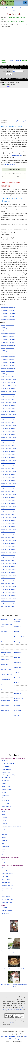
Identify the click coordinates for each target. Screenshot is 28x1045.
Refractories (5, 913)
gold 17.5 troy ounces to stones (8, 420)
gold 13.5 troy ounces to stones (8, 397)
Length (4, 829)
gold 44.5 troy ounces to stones (8, 575)
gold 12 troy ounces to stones (8, 388)
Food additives (18, 677)
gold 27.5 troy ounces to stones (8, 477)
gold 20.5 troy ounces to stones (8, 437)
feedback (11, 1022)
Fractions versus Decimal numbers (11, 826)
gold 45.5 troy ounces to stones (8, 580)
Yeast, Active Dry (7, 888)
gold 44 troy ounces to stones (8, 572)
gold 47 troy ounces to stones (8, 589)
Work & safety (17, 667)
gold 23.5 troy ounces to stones (8, 454)
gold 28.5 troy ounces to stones (8, 483)
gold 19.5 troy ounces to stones (8, 431)
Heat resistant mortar (6, 669)
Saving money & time (6, 695)
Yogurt (4, 792)
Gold (3, 862)
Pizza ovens (4, 631)
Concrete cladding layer (7, 674)
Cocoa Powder (6, 870)
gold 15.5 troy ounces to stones (8, 408)
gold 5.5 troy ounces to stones (8, 351)
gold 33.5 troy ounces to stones (8, 511)
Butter (3, 868)
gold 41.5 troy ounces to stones (8, 557)
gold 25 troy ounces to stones (8, 463)
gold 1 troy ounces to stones (7, 325)
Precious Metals (6, 860)
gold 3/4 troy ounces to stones (8, 319)
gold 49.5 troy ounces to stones (8, 603)
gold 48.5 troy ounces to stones (8, 598)
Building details (5, 659)
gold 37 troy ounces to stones (8, 532)
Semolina (4, 783)
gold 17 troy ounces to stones (8, 417)
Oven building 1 (5, 705)
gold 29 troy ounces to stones (8, 486)
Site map (16, 715)
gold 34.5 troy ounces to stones (8, 517)
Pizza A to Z (17, 631)
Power (4, 837)
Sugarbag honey (6, 772)
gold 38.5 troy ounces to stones (8, 540)
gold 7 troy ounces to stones (7, 359)
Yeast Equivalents (7, 789)
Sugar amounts (6, 786)
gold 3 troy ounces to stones (7, 336)
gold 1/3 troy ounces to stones (8, 310)
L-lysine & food (18, 688)
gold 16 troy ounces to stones (8, 411)
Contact (25, 1036)
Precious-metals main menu (12, 7)
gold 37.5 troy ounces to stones (8, 534)
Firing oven (17, 657)
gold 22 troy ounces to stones (8, 445)
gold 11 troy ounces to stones (8, 382)
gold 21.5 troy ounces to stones (8, 442)
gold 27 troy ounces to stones (8, 474)
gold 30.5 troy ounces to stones (8, 494)
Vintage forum (4, 647)
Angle (3, 811)
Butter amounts (6, 760)
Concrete (4, 907)
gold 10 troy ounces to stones (8, 376)
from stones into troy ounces (14, 60)
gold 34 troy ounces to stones (8, 514)
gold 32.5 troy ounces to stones (8, 506)
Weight (4, 854)
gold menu (21, 7)
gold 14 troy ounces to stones (8, 399)
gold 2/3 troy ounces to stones (8, 316)
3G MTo (16, 672)
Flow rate (4, 823)
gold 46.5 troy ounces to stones (8, 586)
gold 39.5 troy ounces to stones (8, 546)
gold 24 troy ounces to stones (8, 457)
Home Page (4, 619)
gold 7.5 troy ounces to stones (8, 362)
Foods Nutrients (6, 800)
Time (3, 849)
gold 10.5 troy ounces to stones (8, 379)
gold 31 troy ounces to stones (8, 497)
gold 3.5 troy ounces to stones (8, 339)
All (11, 803)
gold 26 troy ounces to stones (8, 468)
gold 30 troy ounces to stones (8, 491)
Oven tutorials (17, 626)
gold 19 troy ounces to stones (8, 428)
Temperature (5, 795)
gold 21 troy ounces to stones (8, 440)
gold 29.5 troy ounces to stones (8, 488)
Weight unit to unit (7, 902)
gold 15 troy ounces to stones (8, 405)
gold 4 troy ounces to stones (7, 342)
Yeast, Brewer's (6, 891)
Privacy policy (4, 1036)
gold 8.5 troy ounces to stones (8, 368)
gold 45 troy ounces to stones (8, 578)
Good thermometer (5, 700)
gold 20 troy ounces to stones (8, 434)
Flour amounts (6, 766)
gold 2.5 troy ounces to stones (8, 333)
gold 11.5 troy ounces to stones (8, 385)
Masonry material (7, 910)
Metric (4, 831)
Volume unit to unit (7, 899)
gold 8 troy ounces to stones (7, 365)
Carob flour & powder (8, 763)
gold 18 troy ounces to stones (8, 422)
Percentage (5, 834)
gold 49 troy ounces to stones (8, 601)
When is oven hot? (18, 636)
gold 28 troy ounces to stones (8, 480)
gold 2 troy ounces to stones (7, 330)
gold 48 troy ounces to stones (8, 595)
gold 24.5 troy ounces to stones (8, 460)
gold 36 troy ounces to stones (8, 526)
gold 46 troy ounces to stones (8, 583)
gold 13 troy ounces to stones (8, 394)
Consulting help (18, 710)
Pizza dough (17, 642)
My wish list (17, 705)
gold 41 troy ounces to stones (8, 555)
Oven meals (4, 642)
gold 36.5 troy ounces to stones (8, 529)
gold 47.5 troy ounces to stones (8, 592)
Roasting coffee (18, 652)
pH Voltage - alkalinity (8, 775)
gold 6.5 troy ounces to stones (8, 356)
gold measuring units (21, 120)
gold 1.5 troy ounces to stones (8, 328)
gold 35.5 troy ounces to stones (8, 523)
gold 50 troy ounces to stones (8, 606)
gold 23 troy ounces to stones (8, 451)
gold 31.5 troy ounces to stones (8, 500)
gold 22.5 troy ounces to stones (8, 448)
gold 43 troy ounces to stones (8, 566)
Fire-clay (3, 690)
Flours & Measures (7, 873)
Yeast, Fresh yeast (7, 893)
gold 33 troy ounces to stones (8, 509)
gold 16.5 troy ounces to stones (8, 414)
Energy (4, 820)
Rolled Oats (5, 780)
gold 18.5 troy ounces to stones (8, 425)
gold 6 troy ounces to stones (7, 353)
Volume (4, 852)
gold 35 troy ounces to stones (8, 520)
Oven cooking (17, 647)
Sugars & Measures (7, 885)
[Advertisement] (14, 43)
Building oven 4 (18, 693)
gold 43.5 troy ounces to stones (8, 569)
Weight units (5, 806)
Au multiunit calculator (16, 155)
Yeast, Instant (6, 896)
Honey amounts (6, 769)
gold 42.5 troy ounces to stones (8, 563)
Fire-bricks (3, 684)
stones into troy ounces (9, 164)
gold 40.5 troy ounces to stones (8, 552)
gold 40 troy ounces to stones (8, 549)
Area (3, 814)
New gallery (4, 636)
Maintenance (17, 662)
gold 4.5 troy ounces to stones (8, 345)
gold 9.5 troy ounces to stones (8, 374)
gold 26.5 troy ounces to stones (8, 471)
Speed (3, 843)
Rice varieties (6, 879)
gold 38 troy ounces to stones (8, 537)
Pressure (4, 840)
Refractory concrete (5, 664)
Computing (5, 817)
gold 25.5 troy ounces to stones (8, 465)
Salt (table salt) (6, 882)
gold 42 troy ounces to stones (8, 560)
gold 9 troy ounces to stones (7, 371)
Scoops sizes (5, 798)
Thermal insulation (5, 679)
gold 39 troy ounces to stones (8, 543)
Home (7, 3)
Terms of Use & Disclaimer (15, 1036)
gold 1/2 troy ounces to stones (8, 313)
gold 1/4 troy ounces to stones (8, 307)
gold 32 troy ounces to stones (8, 503)
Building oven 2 (5, 710)
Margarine (5, 876)
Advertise (11, 1039)
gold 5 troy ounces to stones (7, 348)
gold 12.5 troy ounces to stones (8, 391)
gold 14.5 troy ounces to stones (8, 402)
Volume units (5, 803)
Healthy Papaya (18, 683)
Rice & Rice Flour (7, 777)
